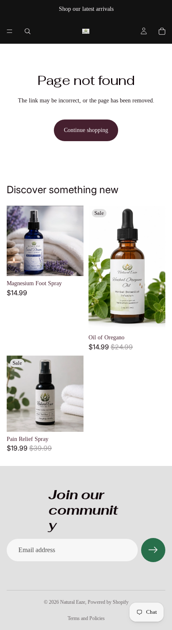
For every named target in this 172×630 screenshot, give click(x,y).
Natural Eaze (72, 602)
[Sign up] (153, 550)
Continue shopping (86, 130)
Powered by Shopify (108, 602)
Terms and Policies (86, 618)
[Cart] (162, 31)
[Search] (27, 31)
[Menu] (9, 31)
